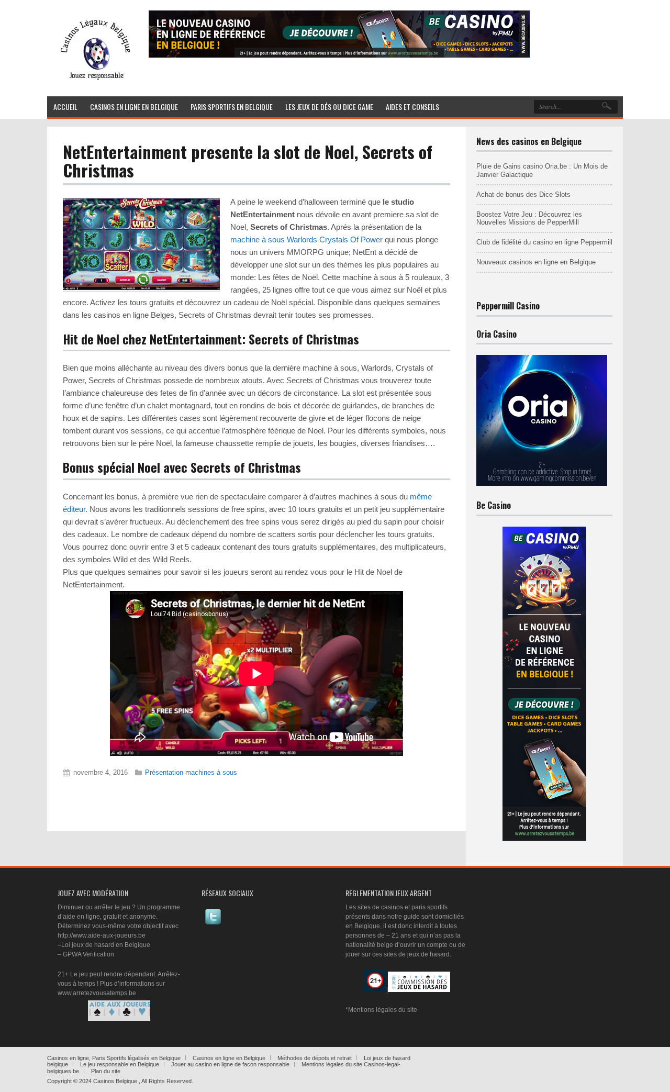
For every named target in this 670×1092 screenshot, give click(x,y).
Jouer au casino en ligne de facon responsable (230, 1064)
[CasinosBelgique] (92, 82)
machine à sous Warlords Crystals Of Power (306, 239)
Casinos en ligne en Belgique (229, 1058)
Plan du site (105, 1071)
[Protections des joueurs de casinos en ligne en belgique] (119, 1010)
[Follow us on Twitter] (213, 923)
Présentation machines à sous (191, 772)
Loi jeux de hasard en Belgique (105, 945)
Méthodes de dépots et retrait (314, 1058)
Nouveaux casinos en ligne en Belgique (536, 262)
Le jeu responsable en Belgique (119, 1064)
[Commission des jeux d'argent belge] (419, 990)
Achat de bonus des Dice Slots (523, 194)
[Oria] (541, 483)
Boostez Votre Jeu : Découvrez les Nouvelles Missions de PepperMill (529, 218)
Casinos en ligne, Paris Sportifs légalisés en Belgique (114, 1058)
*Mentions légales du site (381, 1009)
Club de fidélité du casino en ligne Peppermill (544, 242)
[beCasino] (339, 56)
